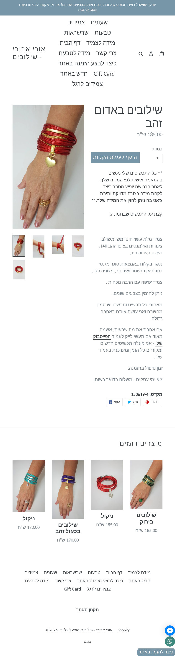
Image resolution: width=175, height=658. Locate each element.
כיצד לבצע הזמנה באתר (87, 64)
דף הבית (70, 43)
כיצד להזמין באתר (156, 652)
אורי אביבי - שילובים (29, 53)
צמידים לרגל (87, 84)
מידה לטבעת (74, 54)
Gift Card (104, 74)
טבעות (103, 33)
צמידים (76, 23)
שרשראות (76, 33)
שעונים (99, 23)
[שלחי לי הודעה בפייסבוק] (170, 630)
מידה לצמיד (100, 43)
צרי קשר (106, 54)
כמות (157, 149)
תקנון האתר (87, 610)
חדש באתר (74, 74)
